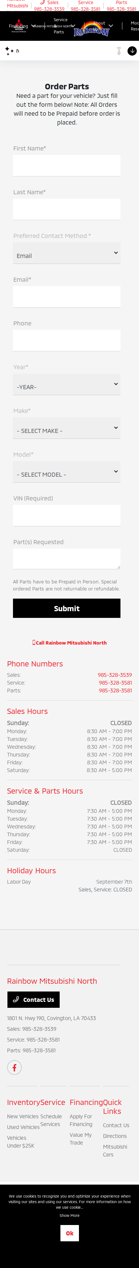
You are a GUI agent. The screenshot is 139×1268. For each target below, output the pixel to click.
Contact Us (38, 999)
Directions (115, 1136)
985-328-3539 (115, 675)
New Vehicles (23, 1116)
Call (71, 643)
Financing (86, 1102)
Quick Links (112, 1106)
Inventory (23, 1102)
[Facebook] (14, 1067)
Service (52, 1102)
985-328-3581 (115, 682)
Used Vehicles (23, 1127)
